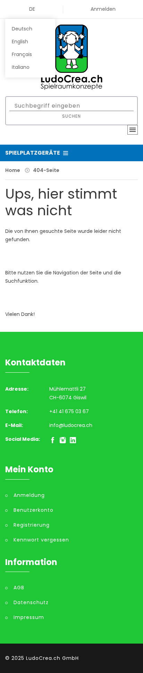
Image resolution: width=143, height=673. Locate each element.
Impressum (29, 617)
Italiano (21, 67)
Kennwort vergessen (41, 539)
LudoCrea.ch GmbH (52, 658)
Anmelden (103, 9)
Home (12, 170)
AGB (19, 587)
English (20, 41)
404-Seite (46, 170)
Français (22, 54)
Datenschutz (31, 602)
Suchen (71, 116)
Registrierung (32, 524)
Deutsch (22, 28)
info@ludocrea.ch (70, 425)
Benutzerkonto (33, 510)
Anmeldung (29, 495)
